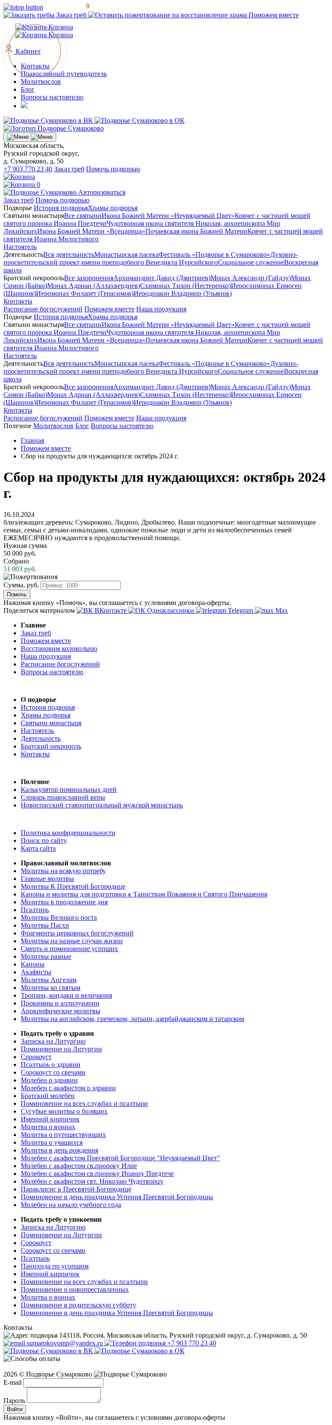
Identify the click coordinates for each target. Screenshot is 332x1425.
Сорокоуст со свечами (53, 1072)
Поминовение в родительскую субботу (78, 1305)
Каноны (33, 964)
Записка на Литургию (53, 1041)
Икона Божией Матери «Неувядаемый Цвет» (168, 215)
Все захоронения (88, 278)
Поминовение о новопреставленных (75, 1289)
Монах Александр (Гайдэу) (251, 278)
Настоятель (20, 246)
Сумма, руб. (21, 585)
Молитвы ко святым (50, 987)
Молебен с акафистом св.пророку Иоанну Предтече (97, 1173)
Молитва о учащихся (52, 1142)
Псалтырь (35, 1258)
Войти (14, 1409)
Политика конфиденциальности (68, 832)
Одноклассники (170, 610)
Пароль (14, 1400)
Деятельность (41, 738)
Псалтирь (35, 909)
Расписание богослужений (43, 309)
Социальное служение (251, 262)
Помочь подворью (113, 169)
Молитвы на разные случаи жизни (72, 941)
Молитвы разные (46, 956)
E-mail (12, 1382)
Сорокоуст (36, 1056)
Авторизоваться (101, 192)
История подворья (61, 207)
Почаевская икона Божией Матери (196, 231)
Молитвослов (41, 81)
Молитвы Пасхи (45, 925)
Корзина (60, 34)
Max (281, 610)
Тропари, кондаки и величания (66, 995)
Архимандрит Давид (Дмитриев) (162, 278)
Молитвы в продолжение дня (64, 902)
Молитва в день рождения (59, 1150)
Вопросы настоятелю (52, 97)
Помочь (17, 594)
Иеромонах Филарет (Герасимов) (85, 293)
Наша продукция (161, 309)
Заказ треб (71, 15)
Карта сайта (38, 848)
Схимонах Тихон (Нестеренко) (185, 285)
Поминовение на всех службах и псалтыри (84, 1103)
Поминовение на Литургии (61, 1049)
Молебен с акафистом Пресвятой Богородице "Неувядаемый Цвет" (120, 1158)
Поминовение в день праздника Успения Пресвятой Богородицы (117, 1197)
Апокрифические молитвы (60, 1011)
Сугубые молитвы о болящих (64, 1111)
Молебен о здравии (49, 1080)
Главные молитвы (47, 878)
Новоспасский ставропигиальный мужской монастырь (102, 805)
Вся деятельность (68, 254)
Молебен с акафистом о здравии (68, 1088)
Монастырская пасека (126, 254)
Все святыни (83, 215)
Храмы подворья (112, 207)
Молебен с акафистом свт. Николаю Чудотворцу (92, 1181)
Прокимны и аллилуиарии (60, 1003)
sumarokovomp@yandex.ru (65, 1343)
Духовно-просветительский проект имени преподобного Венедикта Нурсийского (150, 258)
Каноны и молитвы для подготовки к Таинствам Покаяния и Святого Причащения (144, 894)
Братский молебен (48, 1095)
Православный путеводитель (64, 73)
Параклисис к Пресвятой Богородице (76, 1189)
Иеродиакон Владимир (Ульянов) (183, 293)
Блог (28, 89)
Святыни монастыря (51, 723)
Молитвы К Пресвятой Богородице (73, 886)
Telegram (240, 610)
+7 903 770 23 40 (27, 169)
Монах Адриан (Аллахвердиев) (93, 285)
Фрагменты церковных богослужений (77, 933)
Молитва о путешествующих (63, 1134)
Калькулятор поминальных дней (69, 789)
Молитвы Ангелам (49, 979)
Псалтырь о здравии (50, 1064)
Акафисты (36, 972)
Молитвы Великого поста (59, 917)
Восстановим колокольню (59, 648)
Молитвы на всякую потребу (63, 870)
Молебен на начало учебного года (71, 1204)
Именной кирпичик (50, 1119)
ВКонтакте (110, 610)
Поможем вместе (273, 15)
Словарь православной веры (63, 797)
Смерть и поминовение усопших (69, 948)
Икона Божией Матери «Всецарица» (91, 231)
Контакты (17, 301)
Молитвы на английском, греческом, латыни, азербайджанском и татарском (132, 1018)
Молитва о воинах (48, 1126)
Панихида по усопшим (55, 1266)
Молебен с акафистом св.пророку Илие (79, 1165)
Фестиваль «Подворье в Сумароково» (214, 254)
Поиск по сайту (44, 840)
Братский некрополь (51, 746)
